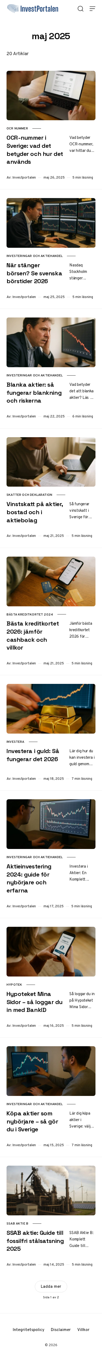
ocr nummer (17, 128)
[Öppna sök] (80, 8)
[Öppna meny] (92, 8)
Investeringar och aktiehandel (35, 255)
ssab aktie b (17, 1223)
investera (15, 741)
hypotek (14, 984)
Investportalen (24, 177)
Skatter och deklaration (29, 494)
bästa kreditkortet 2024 (30, 614)
